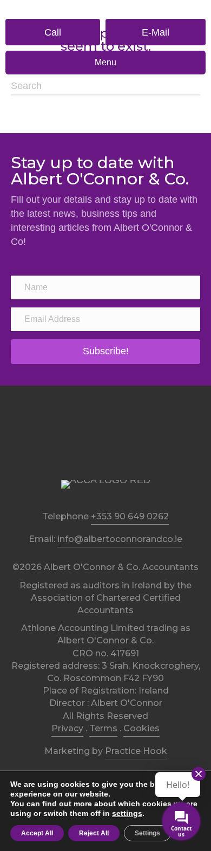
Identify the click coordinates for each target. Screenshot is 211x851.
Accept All (37, 833)
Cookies (141, 728)
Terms (103, 728)
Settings (147, 833)
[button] (52, 32)
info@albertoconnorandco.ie (119, 539)
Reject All (94, 833)
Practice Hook (136, 751)
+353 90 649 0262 (130, 516)
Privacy (67, 728)
